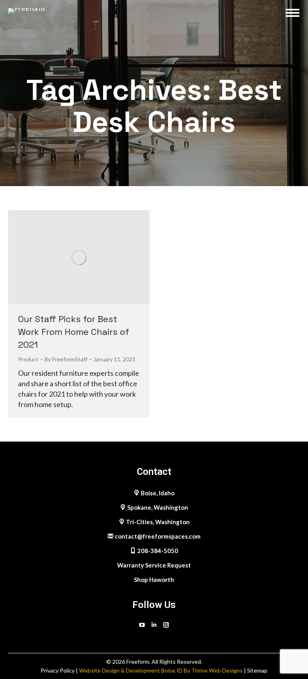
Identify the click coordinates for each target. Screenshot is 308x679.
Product (28, 359)
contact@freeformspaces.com (157, 536)
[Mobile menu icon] (292, 12)
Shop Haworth (154, 579)
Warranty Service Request (154, 565)
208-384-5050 (157, 550)
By (66, 359)
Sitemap (257, 670)
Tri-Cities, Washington (157, 521)
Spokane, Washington (157, 507)
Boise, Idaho (157, 493)
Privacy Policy (58, 670)
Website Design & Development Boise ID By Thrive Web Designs (161, 670)
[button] (194, 10)
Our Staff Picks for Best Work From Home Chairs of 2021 (73, 331)
